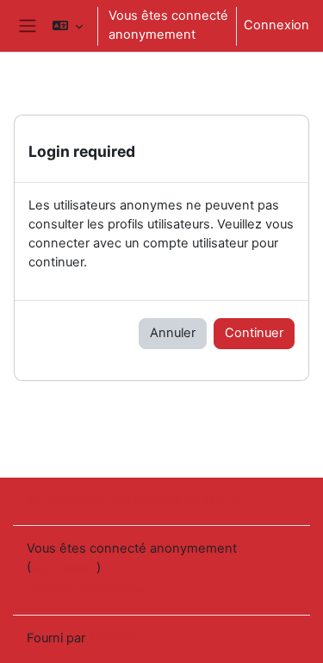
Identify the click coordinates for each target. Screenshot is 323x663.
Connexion (276, 25)
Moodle (111, 638)
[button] (67, 26)
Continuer (254, 333)
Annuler (173, 333)
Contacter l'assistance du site (136, 500)
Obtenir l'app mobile (86, 589)
